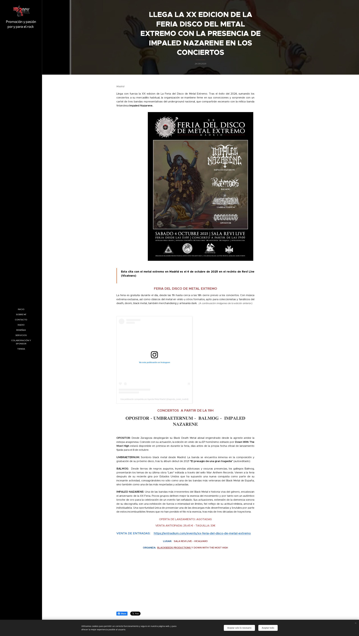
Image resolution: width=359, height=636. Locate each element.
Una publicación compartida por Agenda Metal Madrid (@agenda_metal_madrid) (154, 399)
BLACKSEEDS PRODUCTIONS (174, 547)
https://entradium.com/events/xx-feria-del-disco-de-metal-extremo (202, 533)
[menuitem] (21, 309)
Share (123, 613)
